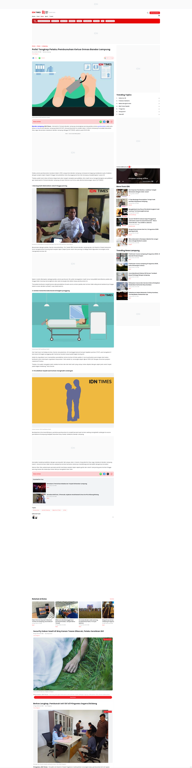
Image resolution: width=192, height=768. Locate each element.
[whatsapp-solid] (100, 122)
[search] (148, 13)
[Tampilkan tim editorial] (113, 517)
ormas (38, 128)
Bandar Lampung (38, 126)
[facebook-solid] (104, 122)
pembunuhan (102, 126)
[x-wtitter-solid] (108, 122)
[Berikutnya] (114, 601)
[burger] (159, 15)
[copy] (111, 121)
